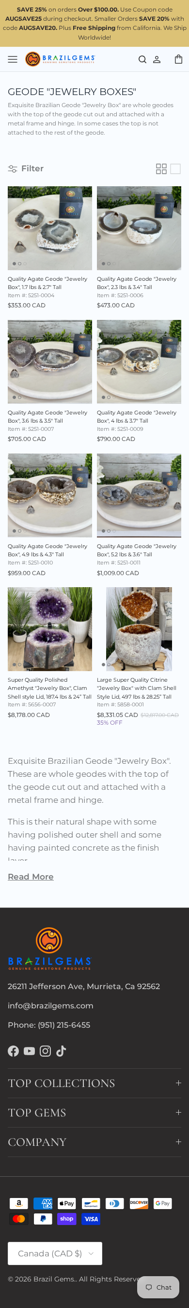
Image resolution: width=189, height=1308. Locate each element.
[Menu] (12, 58)
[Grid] (161, 169)
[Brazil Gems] (60, 59)
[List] (175, 169)
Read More (31, 876)
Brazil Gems (53, 1279)
